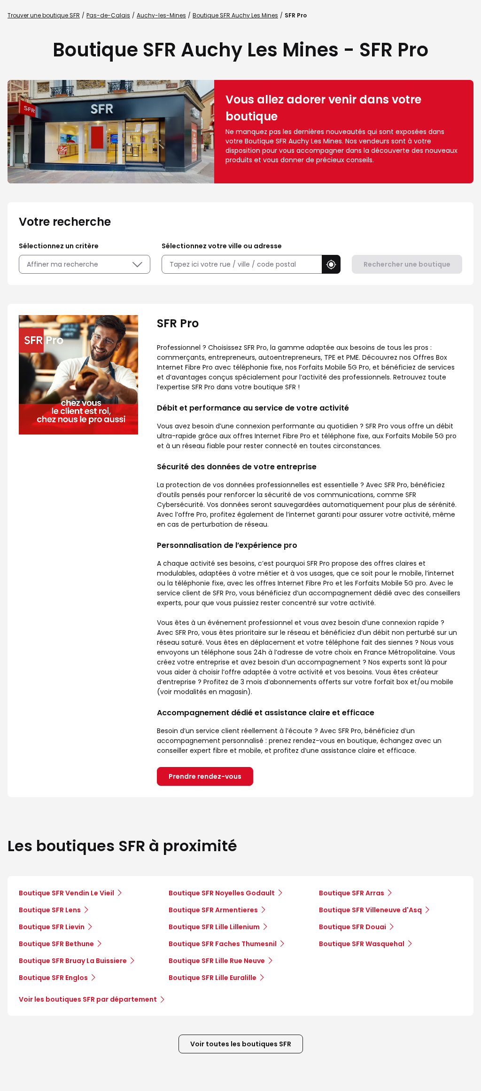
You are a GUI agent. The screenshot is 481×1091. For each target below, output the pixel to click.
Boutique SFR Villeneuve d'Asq (370, 910)
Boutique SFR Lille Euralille (212, 977)
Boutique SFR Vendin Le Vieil (66, 893)
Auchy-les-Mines (161, 15)
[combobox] (241, 264)
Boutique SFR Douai (352, 927)
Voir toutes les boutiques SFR (240, 1044)
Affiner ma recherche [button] (62, 264)
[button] (331, 264)
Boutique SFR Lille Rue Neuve (217, 960)
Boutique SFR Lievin (52, 927)
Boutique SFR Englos (53, 977)
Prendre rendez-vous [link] (205, 776)
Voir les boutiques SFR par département (88, 999)
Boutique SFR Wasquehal (361, 944)
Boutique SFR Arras (351, 893)
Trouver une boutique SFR (44, 15)
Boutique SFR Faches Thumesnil (223, 944)
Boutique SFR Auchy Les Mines (235, 15)
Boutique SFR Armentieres (213, 910)
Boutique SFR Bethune (56, 944)
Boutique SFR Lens (50, 910)
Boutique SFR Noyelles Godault (222, 893)
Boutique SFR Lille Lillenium (214, 927)
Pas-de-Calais (108, 15)
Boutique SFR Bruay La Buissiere (73, 960)
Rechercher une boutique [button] (407, 264)
